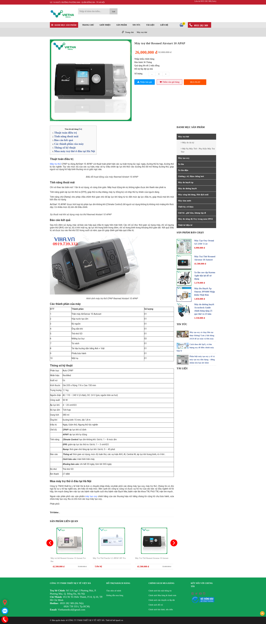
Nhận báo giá (146, 82)
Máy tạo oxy (184, 158)
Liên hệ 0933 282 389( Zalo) (205, 1)
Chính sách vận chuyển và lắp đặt (162, 600)
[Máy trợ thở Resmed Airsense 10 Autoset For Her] (70, 541)
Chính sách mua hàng (161, 583)
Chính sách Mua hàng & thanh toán (162, 595)
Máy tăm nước (184, 201)
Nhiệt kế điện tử (185, 225)
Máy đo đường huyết (187, 188)
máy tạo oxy (138, 486)
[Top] (262, 613)
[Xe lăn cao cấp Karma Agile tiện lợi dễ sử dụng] (184, 278)
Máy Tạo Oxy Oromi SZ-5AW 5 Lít (204, 242)
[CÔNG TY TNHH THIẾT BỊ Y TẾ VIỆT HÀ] (62, 14)
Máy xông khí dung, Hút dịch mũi (193, 194)
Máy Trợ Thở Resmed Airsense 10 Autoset (151, 558)
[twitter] (196, 593)
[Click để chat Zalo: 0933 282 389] (4, 610)
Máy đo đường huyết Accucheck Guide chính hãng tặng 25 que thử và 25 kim (204, 309)
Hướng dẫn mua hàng (114, 595)
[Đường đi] (4, 602)
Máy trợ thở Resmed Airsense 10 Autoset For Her (68, 559)
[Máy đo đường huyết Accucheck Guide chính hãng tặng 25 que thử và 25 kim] (184, 310)
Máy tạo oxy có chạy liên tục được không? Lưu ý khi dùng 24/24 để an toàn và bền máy (202, 335)
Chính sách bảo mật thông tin (160, 591)
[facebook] (192, 593)
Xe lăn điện (183, 170)
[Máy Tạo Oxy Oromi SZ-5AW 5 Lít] (184, 246)
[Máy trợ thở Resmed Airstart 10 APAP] (91, 81)
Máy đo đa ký (188, 142)
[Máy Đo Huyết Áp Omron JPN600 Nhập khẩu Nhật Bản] (184, 294)
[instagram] (204, 593)
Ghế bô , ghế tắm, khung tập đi (192, 213)
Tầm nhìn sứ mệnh (113, 591)
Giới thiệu (105, 25)
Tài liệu (150, 25)
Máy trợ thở (142, 32)
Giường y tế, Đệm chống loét (191, 176)
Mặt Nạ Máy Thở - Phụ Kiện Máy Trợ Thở (198, 150)
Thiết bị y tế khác (186, 207)
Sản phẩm (121, 25)
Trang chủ (88, 25)
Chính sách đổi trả (156, 605)
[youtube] (200, 593)
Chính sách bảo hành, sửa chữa (161, 610)
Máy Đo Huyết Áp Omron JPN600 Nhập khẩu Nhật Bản (204, 291)
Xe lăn (181, 164)
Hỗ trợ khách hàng (118, 583)
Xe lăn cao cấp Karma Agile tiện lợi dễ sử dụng (204, 275)
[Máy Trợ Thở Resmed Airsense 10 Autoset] (154, 541)
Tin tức (136, 25)
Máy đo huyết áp (185, 182)
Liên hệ (164, 25)
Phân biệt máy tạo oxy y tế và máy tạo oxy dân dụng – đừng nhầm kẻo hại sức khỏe (202, 359)
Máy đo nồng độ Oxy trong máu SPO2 (195, 219)
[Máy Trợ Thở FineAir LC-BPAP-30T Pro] (112, 541)
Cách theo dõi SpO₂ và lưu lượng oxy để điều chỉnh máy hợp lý (195, 347)
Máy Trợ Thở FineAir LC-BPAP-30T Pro (109, 558)
